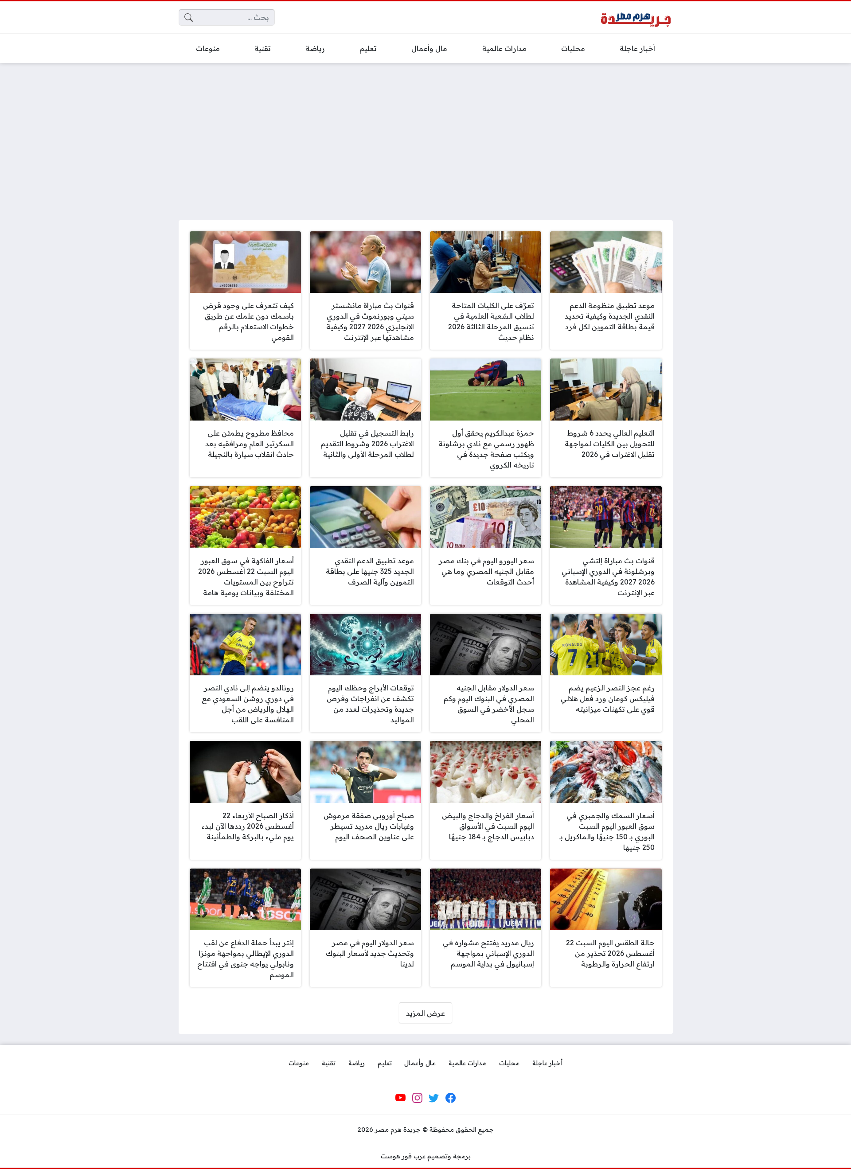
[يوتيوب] (401, 1098)
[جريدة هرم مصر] (635, 17)
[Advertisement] (425, 136)
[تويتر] (434, 1098)
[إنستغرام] (417, 1098)
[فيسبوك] (450, 1098)
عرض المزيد (425, 1013)
